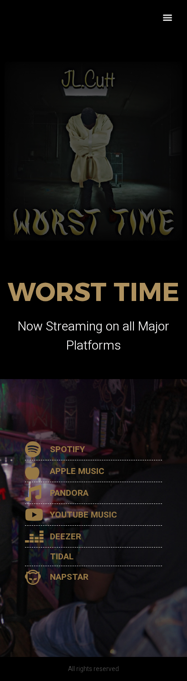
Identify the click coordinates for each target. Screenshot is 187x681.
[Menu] (167, 18)
